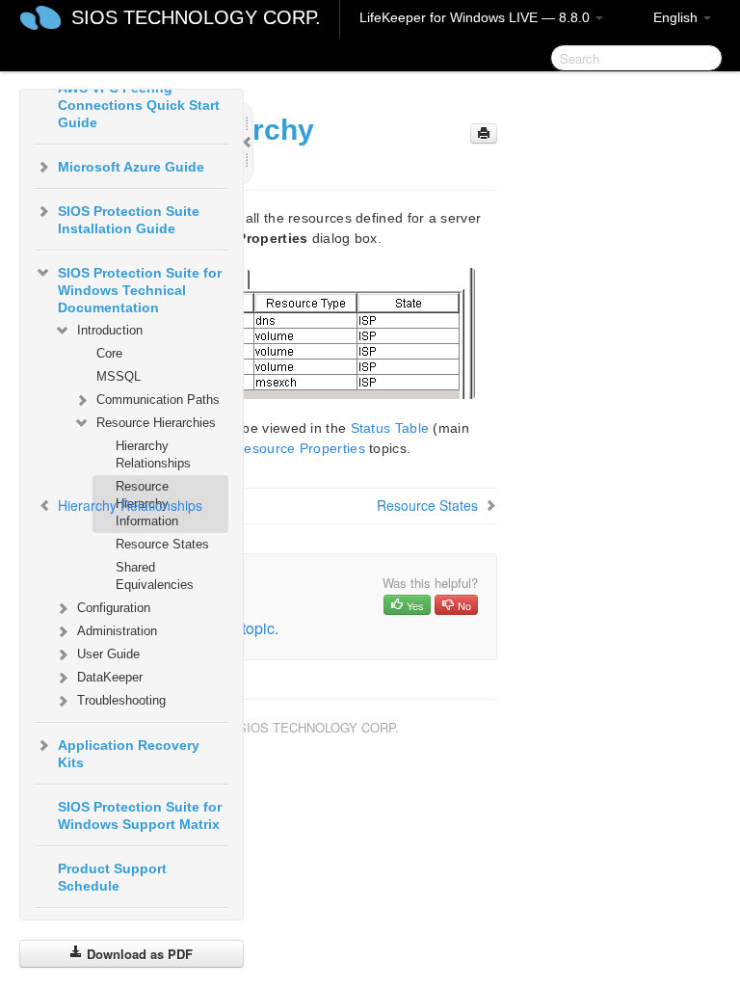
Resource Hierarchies (156, 422)
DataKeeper (110, 677)
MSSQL (118, 376)
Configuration (113, 607)
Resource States (162, 544)
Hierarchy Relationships (153, 454)
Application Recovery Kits (128, 753)
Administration (117, 631)
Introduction (110, 330)
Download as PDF (138, 954)
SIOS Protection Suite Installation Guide (128, 219)
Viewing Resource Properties (273, 448)
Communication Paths (158, 399)
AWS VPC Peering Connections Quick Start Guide (139, 105)
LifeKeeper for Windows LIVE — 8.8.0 (476, 17)
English (677, 17)
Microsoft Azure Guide (131, 166)
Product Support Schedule (112, 877)
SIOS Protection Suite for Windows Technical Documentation (140, 290)
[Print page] (483, 133)
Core (109, 353)
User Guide (108, 654)
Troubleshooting (121, 700)
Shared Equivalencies (155, 576)
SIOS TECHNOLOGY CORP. (196, 17)
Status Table (390, 428)
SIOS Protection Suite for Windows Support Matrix (140, 815)
